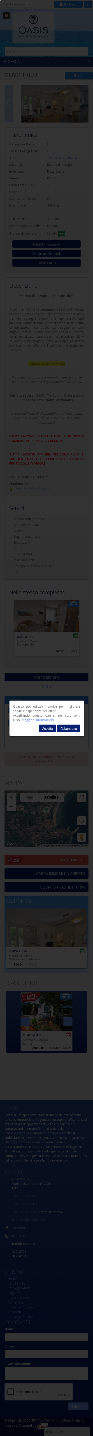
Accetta (47, 728)
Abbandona (68, 728)
